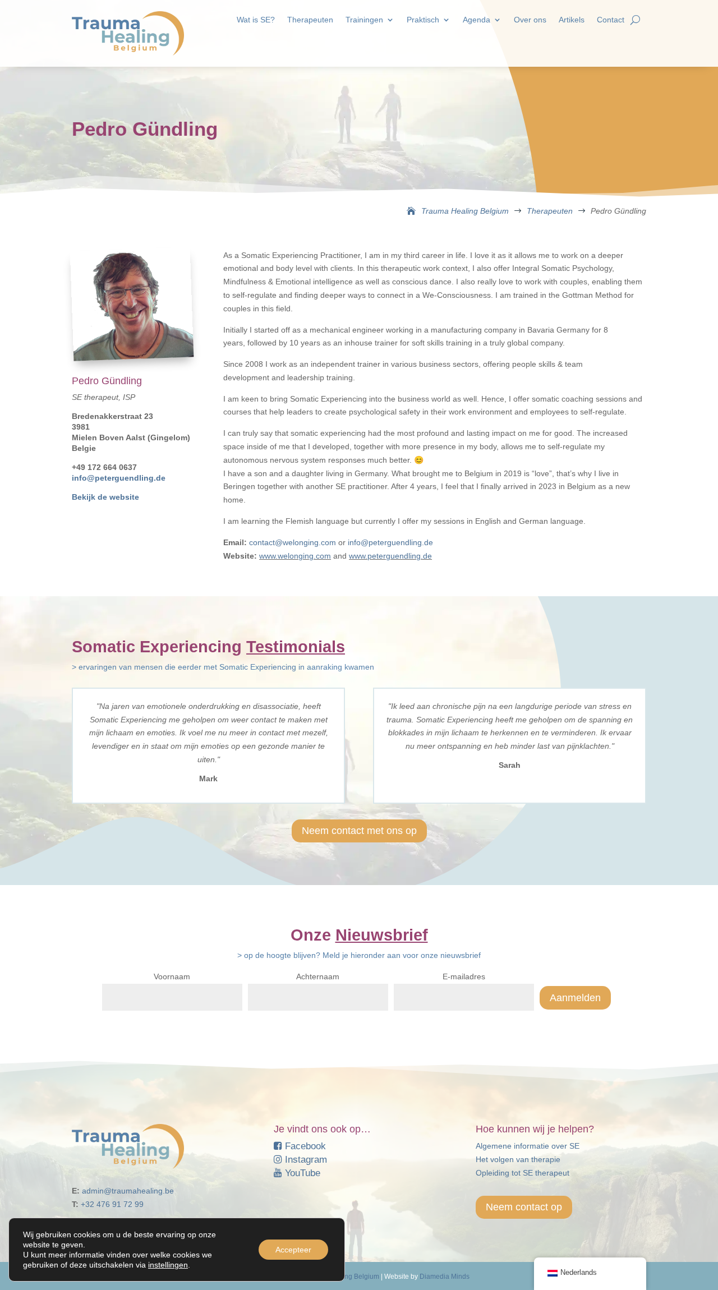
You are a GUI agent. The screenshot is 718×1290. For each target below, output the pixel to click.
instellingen (168, 1264)
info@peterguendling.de (118, 478)
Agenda (476, 20)
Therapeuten (310, 20)
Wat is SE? (256, 20)
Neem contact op (524, 1207)
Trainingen (364, 20)
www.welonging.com (295, 555)
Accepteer (293, 1249)
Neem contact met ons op (359, 830)
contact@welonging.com (292, 542)
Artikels (571, 20)
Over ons (530, 20)
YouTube (301, 1173)
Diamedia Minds (445, 1276)
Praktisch (423, 20)
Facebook (304, 1146)
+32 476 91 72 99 (112, 1204)
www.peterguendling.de (390, 555)
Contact (610, 20)
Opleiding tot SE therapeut (522, 1172)
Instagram (304, 1159)
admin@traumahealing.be (128, 1190)
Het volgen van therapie (518, 1159)
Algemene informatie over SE (527, 1145)
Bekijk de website (105, 497)
